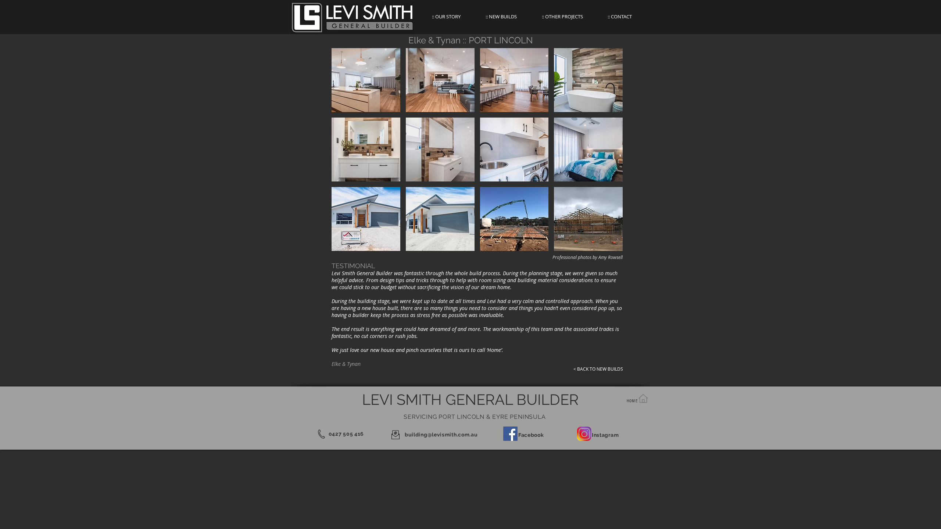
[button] (366, 80)
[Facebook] (510, 434)
